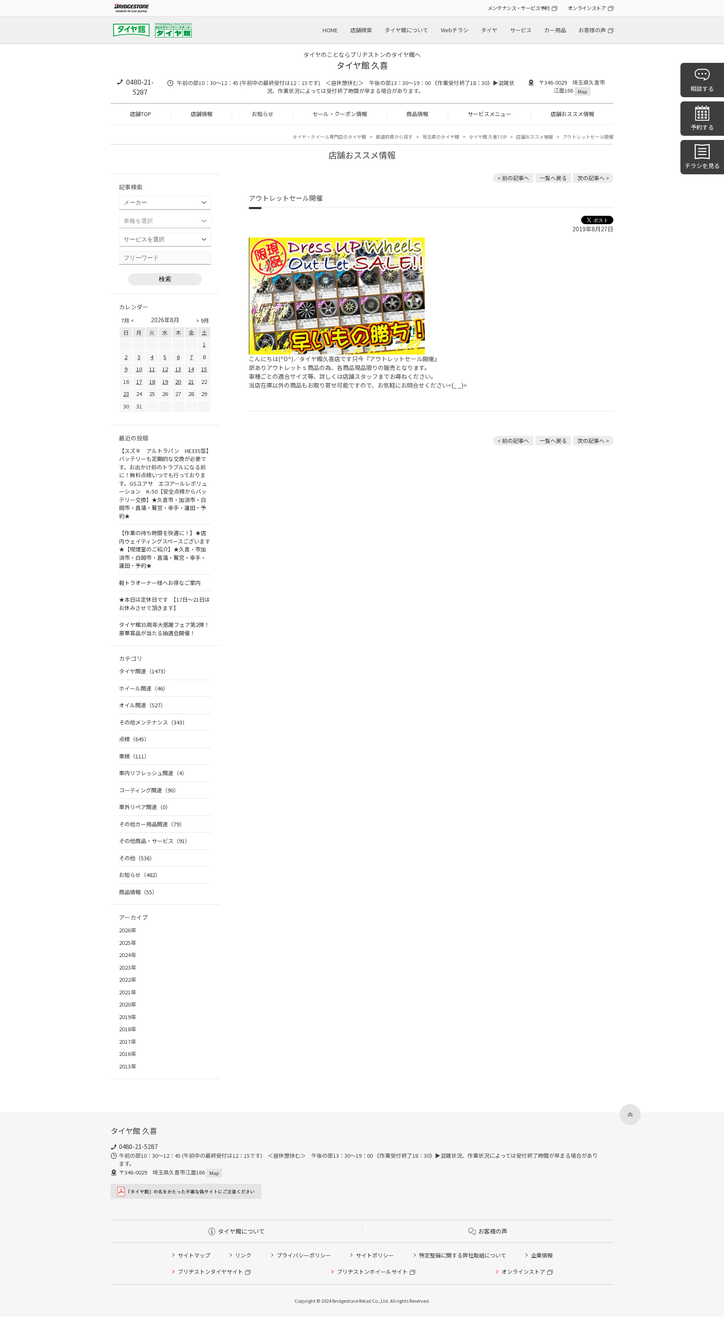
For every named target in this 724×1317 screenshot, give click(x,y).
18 (152, 382)
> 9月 (202, 320)
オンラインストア (587, 7)
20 (178, 382)
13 (178, 369)
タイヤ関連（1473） (144, 671)
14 (191, 369)
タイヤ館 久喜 (362, 65)
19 (165, 382)
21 (191, 382)
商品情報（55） (138, 892)
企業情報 (542, 1255)
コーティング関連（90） (149, 790)
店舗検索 (361, 30)
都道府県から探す (394, 136)
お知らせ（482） (139, 875)
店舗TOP (140, 114)
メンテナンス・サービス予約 (519, 7)
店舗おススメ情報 (572, 114)
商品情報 (417, 114)
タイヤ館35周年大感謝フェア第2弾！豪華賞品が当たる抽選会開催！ (164, 629)
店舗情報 (201, 114)
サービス (521, 30)
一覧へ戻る (553, 178)
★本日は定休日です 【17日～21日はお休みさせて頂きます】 (164, 603)
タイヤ (489, 30)
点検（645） (134, 739)
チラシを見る (702, 165)
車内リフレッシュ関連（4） (153, 773)
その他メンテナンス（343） (153, 722)
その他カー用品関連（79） (152, 824)
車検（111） (134, 756)
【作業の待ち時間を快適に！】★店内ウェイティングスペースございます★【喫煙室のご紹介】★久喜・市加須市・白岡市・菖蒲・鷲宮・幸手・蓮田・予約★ (164, 549)
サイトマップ (194, 1255)
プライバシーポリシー (304, 1255)
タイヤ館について (406, 30)
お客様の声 (592, 30)
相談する (702, 88)
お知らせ (263, 114)
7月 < (127, 320)
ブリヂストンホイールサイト (372, 1272)
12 (165, 369)
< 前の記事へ (513, 178)
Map (582, 91)
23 (126, 394)
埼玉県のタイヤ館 (440, 136)
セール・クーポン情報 (340, 114)
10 (139, 369)
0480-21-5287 (140, 87)
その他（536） (137, 858)
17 (139, 382)
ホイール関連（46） (143, 688)
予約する (702, 127)
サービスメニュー (489, 114)
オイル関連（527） (142, 705)
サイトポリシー (375, 1255)
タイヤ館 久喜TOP (488, 136)
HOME (330, 30)
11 (152, 369)
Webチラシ (454, 30)
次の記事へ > (593, 178)
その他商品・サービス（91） (154, 841)
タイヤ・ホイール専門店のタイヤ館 (329, 136)
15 (204, 369)
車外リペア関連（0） (145, 807)
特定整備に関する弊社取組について (462, 1255)
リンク (243, 1255)
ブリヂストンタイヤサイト (210, 1272)
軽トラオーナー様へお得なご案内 (160, 583)
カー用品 (555, 30)
